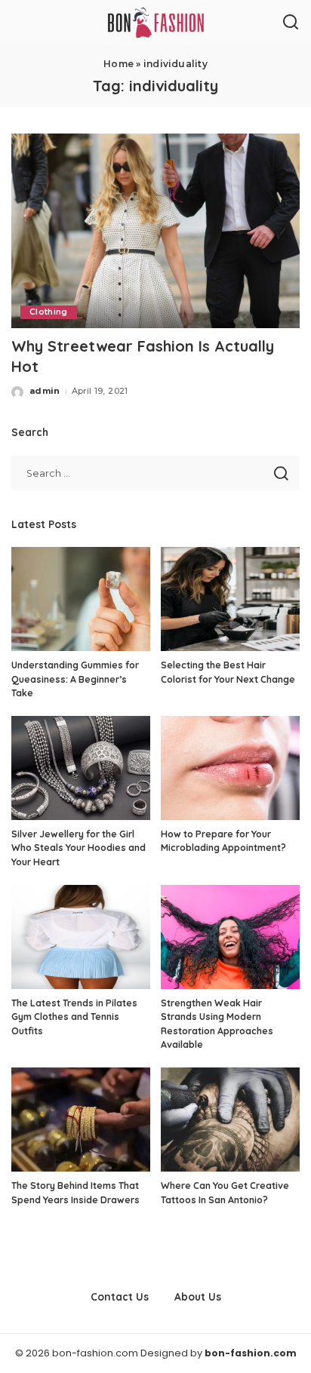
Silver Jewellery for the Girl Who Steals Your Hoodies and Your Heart (78, 848)
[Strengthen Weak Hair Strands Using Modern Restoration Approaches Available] (230, 937)
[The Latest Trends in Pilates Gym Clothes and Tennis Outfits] (80, 937)
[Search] (291, 22)
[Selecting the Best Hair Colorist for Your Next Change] (230, 599)
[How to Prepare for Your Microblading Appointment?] (230, 768)
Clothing (48, 312)
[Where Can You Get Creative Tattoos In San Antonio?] (230, 1119)
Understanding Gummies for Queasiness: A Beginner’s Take (75, 679)
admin (44, 390)
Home (118, 63)
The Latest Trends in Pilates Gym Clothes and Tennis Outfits (74, 1017)
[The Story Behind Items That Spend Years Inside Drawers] (80, 1119)
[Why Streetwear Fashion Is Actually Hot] (155, 231)
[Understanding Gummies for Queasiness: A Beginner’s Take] (80, 599)
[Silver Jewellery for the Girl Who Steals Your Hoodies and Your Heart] (80, 768)
